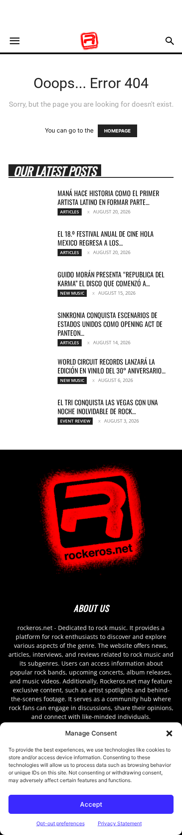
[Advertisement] (91, 14)
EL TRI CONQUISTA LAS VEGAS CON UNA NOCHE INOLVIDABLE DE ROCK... (108, 406)
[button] (169, 733)
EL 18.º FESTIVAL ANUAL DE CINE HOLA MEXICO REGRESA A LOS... (106, 238)
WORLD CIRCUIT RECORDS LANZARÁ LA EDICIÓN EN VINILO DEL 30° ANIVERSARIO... (111, 366)
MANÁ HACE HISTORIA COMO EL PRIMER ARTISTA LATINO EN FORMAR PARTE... (108, 197)
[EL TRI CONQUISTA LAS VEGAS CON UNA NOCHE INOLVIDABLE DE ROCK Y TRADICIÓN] (29, 413)
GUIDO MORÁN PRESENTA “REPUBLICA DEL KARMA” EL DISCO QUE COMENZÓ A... (111, 278)
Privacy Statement (120, 823)
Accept (91, 804)
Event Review (75, 421)
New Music (72, 293)
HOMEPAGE (117, 131)
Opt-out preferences (60, 823)
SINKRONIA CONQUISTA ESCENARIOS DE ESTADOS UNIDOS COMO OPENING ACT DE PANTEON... (110, 324)
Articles (69, 212)
